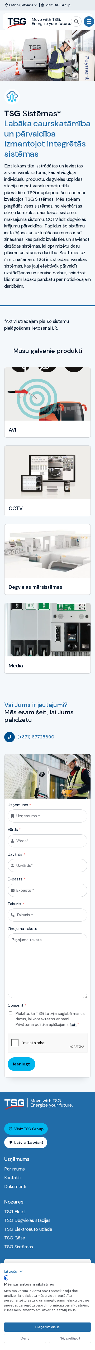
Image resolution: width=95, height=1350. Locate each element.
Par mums (14, 1169)
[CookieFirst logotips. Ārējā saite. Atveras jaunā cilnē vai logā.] (6, 1278)
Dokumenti (15, 1186)
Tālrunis (16, 904)
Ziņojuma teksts (22, 928)
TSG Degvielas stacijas (27, 1220)
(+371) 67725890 (35, 737)
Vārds (14, 829)
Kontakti (12, 1177)
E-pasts (16, 879)
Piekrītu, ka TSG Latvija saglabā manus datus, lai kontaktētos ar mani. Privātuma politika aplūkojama (50, 1019)
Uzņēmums (19, 805)
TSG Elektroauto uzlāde (28, 1229)
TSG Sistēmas (18, 1247)
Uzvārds (16, 854)
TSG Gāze (14, 1238)
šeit (73, 1024)
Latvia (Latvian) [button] (28, 1142)
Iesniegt (21, 1064)
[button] (13, 1271)
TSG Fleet (14, 1212)
